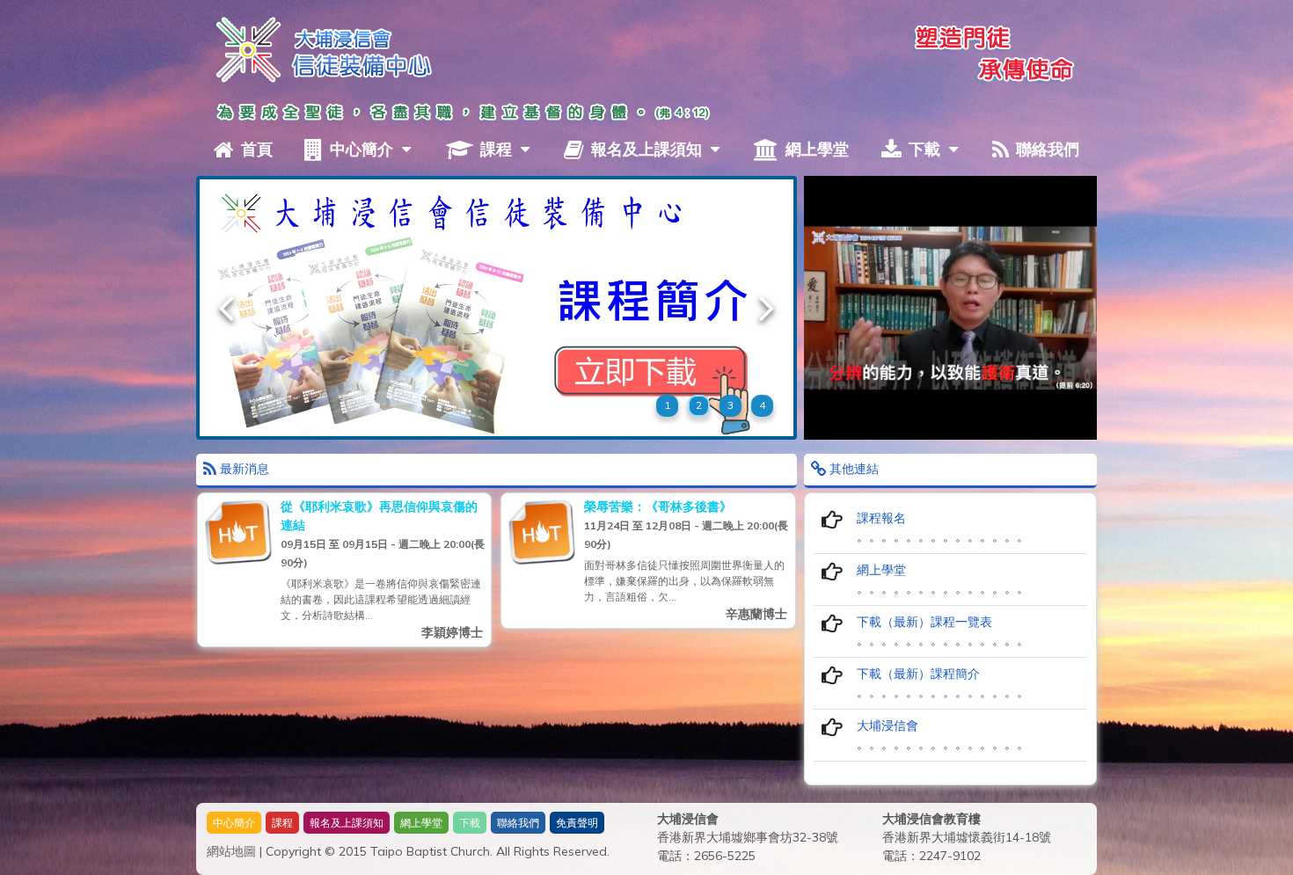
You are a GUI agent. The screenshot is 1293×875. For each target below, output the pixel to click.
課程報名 (881, 518)
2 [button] (699, 405)
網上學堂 (815, 149)
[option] (496, 307)
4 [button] (762, 405)
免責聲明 (577, 822)
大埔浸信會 (887, 725)
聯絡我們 (1045, 149)
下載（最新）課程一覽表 (924, 622)
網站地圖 (231, 851)
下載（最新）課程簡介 (918, 674)
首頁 (255, 149)
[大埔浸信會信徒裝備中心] (244, 47)
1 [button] (667, 405)
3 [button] (730, 405)
